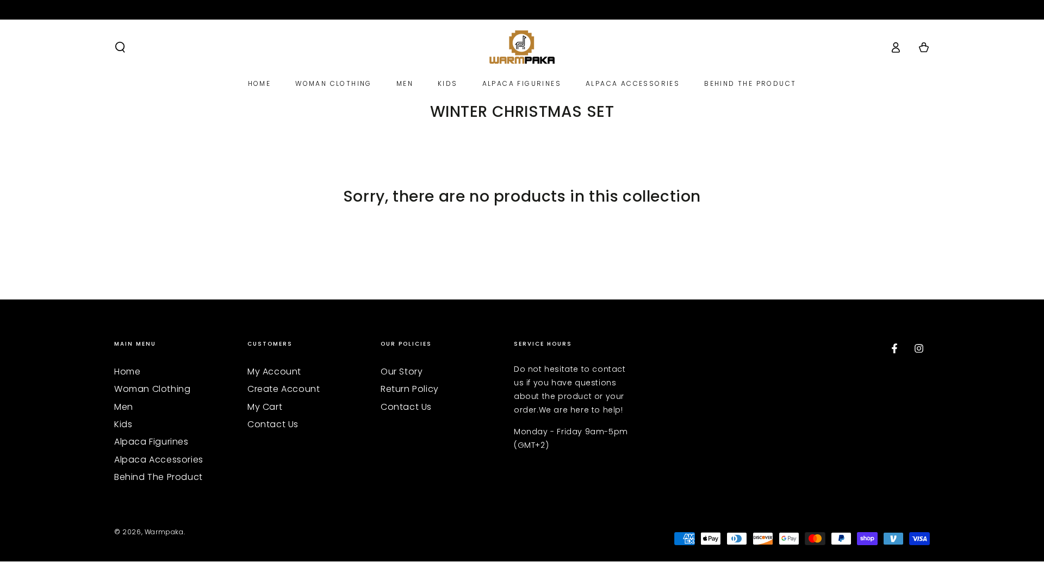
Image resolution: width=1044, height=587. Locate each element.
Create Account (283, 389)
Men (123, 407)
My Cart (264, 407)
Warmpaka (164, 531)
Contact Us (273, 424)
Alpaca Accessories (158, 459)
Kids (123, 424)
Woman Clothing (152, 389)
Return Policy (410, 389)
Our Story (401, 371)
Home (127, 371)
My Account (274, 371)
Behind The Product (158, 477)
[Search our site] (120, 47)
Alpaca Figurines (151, 441)
